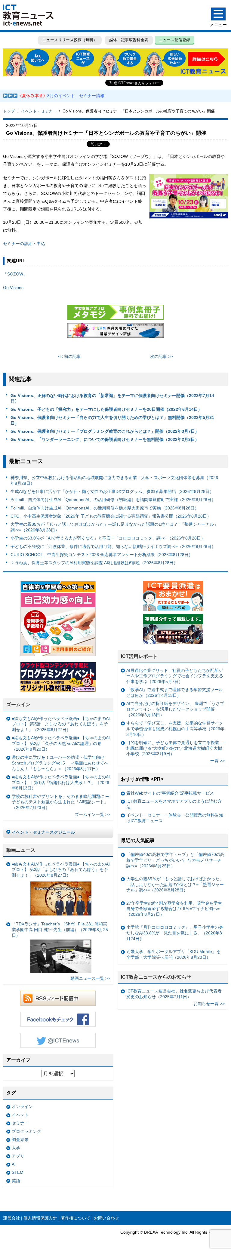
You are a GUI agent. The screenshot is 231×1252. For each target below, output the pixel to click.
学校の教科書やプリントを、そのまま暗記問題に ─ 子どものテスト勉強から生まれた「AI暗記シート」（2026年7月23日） (60, 802)
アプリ (18, 1156)
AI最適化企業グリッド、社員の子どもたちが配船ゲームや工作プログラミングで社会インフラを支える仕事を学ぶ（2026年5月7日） (174, 676)
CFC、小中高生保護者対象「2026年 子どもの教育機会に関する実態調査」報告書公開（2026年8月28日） (111, 516)
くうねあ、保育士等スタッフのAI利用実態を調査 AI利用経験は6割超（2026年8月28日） (94, 562)
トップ (9, 111)
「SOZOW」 (15, 274)
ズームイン (18, 704)
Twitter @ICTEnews (58, 1040)
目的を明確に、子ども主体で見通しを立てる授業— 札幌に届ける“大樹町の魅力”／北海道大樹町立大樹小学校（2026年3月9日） (174, 748)
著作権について (75, 1218)
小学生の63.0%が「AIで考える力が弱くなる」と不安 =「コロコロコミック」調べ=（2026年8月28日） (108, 538)
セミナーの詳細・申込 (24, 243)
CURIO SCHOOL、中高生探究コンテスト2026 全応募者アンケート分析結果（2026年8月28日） (102, 554)
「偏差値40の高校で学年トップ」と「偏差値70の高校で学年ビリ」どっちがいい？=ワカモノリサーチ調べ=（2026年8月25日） (175, 860)
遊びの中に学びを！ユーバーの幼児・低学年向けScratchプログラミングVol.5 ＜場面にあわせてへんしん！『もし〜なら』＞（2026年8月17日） (60, 763)
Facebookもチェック (58, 1019)
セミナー (20, 1123)
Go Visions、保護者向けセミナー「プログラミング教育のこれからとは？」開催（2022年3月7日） (105, 431)
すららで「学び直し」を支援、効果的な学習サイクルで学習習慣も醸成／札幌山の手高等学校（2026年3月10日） (175, 729)
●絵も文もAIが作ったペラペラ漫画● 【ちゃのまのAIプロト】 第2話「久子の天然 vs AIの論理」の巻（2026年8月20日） (61, 743)
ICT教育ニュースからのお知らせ (156, 977)
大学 (16, 1147)
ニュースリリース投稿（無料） (69, 40)
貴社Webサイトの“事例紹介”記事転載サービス (170, 793)
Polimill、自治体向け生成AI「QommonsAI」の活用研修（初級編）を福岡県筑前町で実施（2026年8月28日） (113, 499)
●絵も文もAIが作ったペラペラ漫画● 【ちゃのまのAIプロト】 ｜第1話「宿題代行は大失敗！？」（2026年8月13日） (61, 782)
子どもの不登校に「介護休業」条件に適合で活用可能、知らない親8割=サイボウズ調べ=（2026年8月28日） (113, 546)
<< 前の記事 (69, 356)
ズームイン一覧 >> (92, 814)
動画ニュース (20, 850)
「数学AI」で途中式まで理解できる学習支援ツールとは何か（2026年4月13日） (174, 692)
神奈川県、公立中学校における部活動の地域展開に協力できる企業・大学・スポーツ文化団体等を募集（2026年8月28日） (114, 480)
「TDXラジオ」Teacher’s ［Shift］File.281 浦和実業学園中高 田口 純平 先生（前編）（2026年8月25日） (60, 929)
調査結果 (20, 1139)
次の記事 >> (161, 356)
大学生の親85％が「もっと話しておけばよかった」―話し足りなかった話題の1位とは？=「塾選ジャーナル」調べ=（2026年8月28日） (114, 527)
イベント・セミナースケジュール (43, 832)
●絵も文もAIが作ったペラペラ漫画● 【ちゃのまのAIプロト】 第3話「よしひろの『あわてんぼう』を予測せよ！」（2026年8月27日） (61, 724)
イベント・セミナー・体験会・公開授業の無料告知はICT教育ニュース (174, 818)
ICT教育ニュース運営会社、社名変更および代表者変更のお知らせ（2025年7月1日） (174, 994)
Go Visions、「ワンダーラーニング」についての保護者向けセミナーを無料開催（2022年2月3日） (105, 439)
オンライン (22, 1106)
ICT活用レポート (139, 656)
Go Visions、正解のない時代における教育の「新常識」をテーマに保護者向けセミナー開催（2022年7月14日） (112, 398)
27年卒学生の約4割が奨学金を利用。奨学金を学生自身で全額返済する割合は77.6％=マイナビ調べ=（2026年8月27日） (174, 909)
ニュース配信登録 (174, 40)
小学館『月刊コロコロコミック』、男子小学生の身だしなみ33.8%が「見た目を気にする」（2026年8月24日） (174, 933)
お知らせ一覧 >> (209, 1003)
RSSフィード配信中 (58, 998)
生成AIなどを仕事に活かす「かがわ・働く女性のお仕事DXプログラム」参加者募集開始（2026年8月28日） (112, 491)
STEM (17, 1172)
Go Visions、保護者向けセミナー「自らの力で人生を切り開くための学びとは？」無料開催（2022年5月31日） (112, 420)
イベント (20, 1114)
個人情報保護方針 (40, 1218)
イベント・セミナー (38, 111)
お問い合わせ (106, 1218)
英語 (16, 1180)
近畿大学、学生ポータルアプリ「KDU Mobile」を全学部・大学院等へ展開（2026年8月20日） (173, 954)
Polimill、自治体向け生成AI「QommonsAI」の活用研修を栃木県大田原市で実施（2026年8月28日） (105, 508)
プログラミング (26, 1131)
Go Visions (13, 287)
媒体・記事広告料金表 (128, 40)
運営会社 (11, 1218)
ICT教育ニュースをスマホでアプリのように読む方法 (174, 804)
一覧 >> (217, 760)
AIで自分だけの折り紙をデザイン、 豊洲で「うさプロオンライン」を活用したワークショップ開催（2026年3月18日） (175, 709)
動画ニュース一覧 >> (90, 978)
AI (14, 1164)
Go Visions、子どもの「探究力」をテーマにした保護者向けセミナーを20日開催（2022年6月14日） (106, 409)
